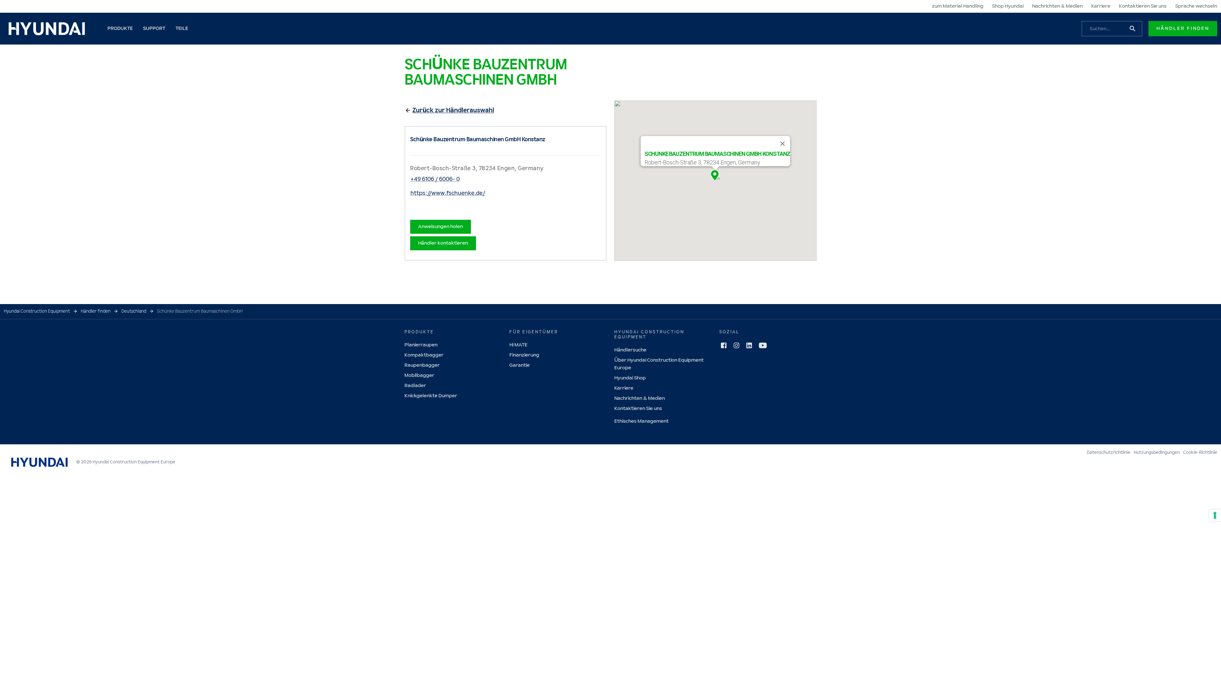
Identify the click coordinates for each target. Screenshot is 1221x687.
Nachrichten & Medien (1057, 6)
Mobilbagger (419, 375)
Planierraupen (421, 345)
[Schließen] (782, 143)
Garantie (519, 365)
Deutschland (133, 311)
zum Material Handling (957, 6)
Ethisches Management (641, 421)
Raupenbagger (422, 365)
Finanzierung (524, 355)
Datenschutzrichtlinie (1108, 452)
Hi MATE (518, 345)
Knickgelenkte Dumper (430, 396)
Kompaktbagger (424, 355)
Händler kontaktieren (443, 243)
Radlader (415, 385)
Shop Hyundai (1008, 6)
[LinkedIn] (749, 345)
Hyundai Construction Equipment (37, 311)
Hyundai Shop (630, 378)
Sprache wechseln (1196, 6)
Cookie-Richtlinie (1200, 452)
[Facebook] (724, 345)
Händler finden (1182, 28)
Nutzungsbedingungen (1157, 452)
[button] (715, 175)
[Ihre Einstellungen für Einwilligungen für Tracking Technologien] (1215, 515)
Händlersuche (630, 350)
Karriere (1100, 6)
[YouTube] (763, 345)
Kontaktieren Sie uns (1143, 6)
